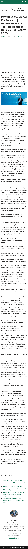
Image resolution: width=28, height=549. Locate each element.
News (6, 9)
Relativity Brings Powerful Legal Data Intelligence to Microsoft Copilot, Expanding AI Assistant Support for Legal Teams (14, 488)
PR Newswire (20, 36)
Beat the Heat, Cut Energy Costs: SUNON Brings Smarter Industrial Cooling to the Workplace (13, 494)
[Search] (25, 1)
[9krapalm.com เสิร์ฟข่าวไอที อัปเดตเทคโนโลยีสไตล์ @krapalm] (5, 2)
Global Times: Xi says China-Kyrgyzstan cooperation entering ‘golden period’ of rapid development (14, 482)
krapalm (4, 36)
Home (2, 9)
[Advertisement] (14, 53)
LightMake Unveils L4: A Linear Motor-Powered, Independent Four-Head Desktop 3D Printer (15, 500)
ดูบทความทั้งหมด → (14, 538)
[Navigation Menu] (22, 2)
